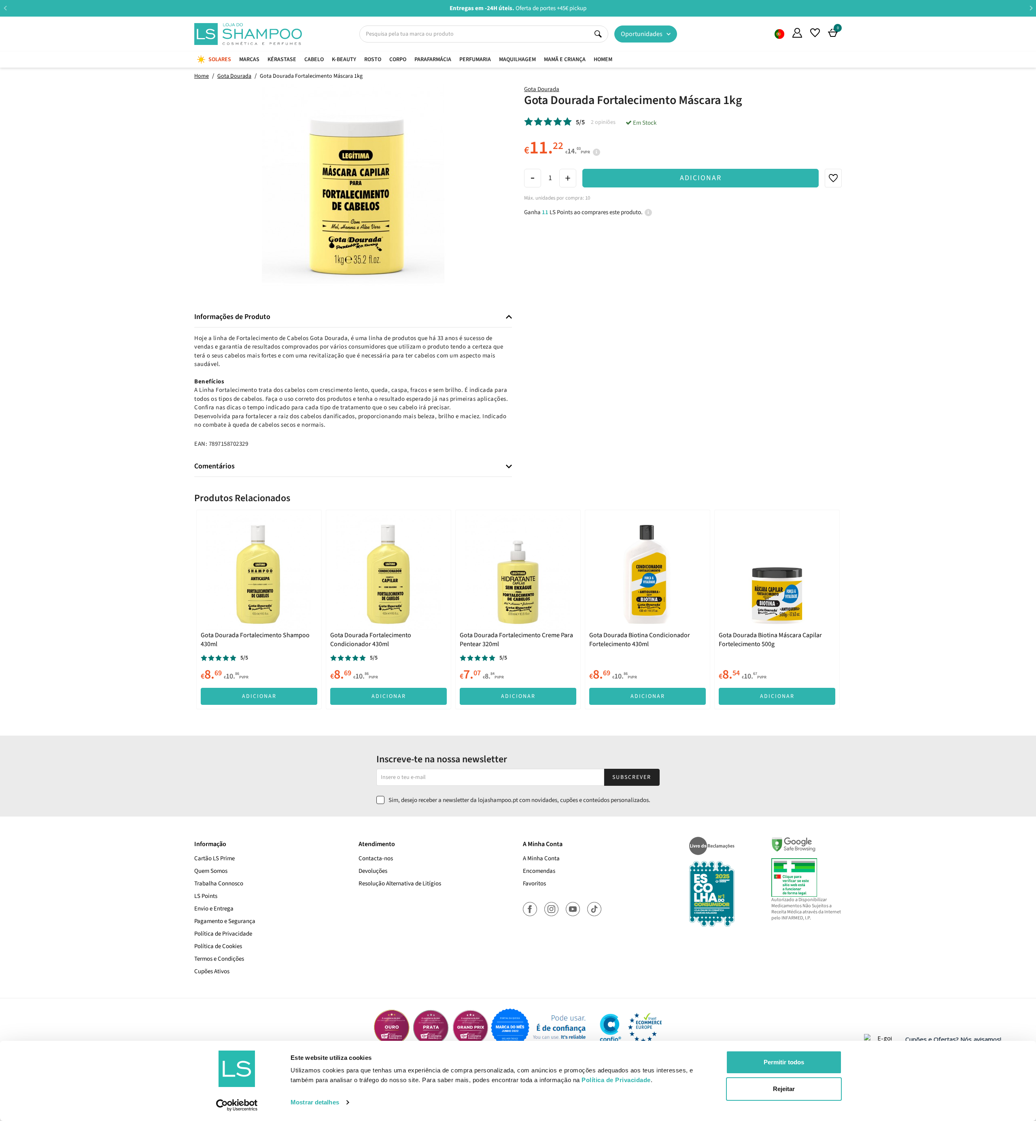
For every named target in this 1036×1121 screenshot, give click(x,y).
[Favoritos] (815, 33)
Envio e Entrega (214, 908)
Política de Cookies (218, 946)
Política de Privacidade (223, 934)
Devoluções (373, 871)
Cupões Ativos (211, 971)
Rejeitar (784, 1088)
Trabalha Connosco (218, 883)
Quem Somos (779, 34)
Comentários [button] (214, 466)
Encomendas (539, 871)
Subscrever (631, 777)
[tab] (353, 317)
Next (1031, 8)
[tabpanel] (259, 609)
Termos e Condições (219, 959)
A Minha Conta (541, 858)
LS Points (205, 896)
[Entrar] (797, 33)
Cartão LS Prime (214, 858)
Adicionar (701, 178)
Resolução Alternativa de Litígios (400, 883)
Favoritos (534, 883)
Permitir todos (784, 1062)
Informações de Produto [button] (232, 317)
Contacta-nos (376, 858)
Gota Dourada (541, 89)
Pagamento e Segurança (224, 921)
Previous (5, 8)
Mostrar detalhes (315, 1102)
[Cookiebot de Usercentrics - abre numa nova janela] (237, 1105)
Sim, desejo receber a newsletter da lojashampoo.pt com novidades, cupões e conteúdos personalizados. (519, 800)
